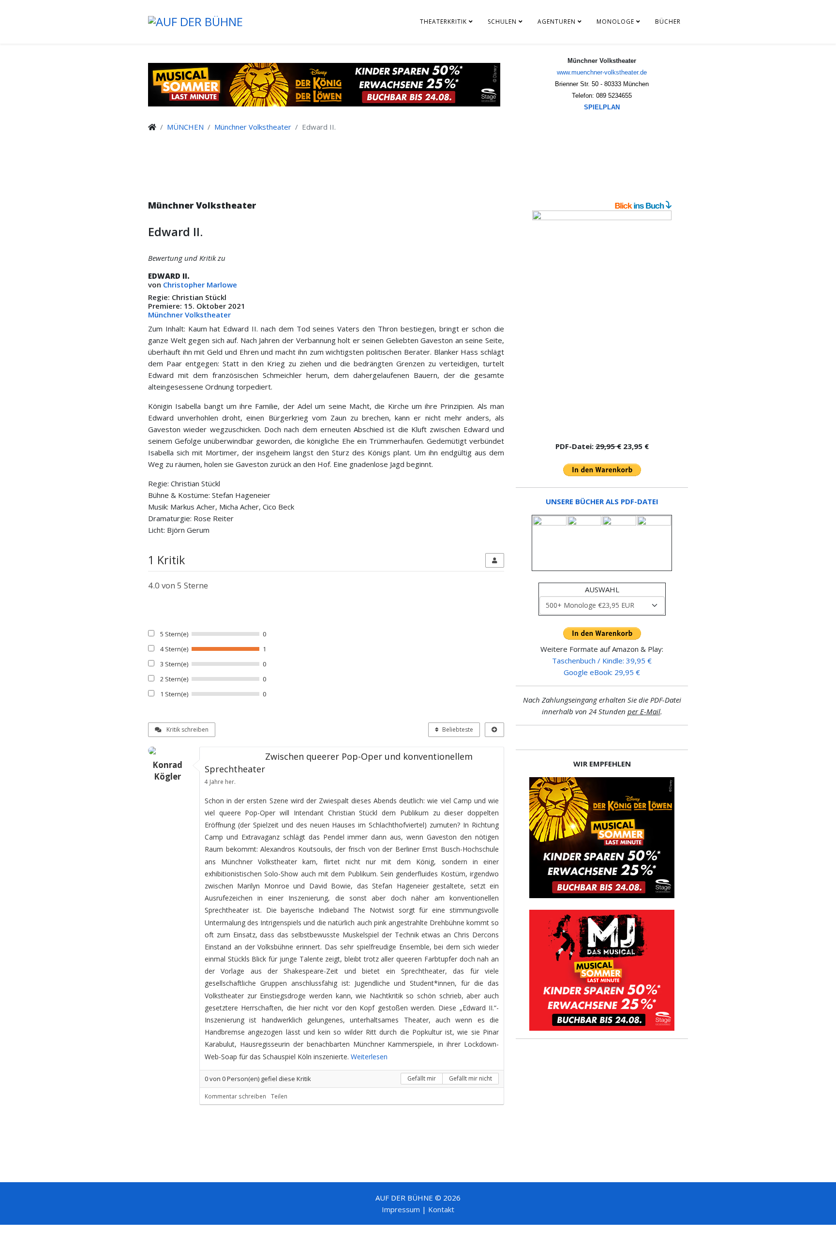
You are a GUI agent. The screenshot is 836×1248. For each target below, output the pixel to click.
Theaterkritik (443, 21)
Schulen (502, 21)
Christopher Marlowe (200, 284)
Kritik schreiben (187, 729)
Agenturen (556, 21)
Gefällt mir (421, 1078)
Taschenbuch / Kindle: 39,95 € (602, 660)
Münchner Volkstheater (252, 127)
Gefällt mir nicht (470, 1078)
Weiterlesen (369, 1056)
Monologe (615, 21)
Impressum (401, 1209)
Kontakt (441, 1209)
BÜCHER (668, 21)
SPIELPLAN (602, 107)
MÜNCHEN (185, 127)
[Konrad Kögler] (171, 750)
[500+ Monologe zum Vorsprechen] (602, 322)
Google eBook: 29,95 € (602, 672)
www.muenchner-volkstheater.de (602, 72)
